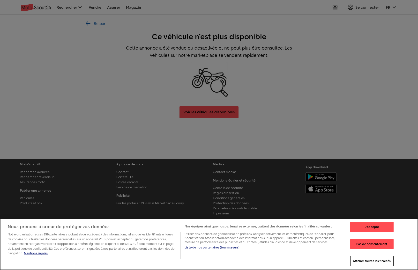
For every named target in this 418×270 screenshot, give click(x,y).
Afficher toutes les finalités (372, 261)
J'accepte (372, 227)
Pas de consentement (371, 244)
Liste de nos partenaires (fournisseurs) (212, 247)
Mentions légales (36, 253)
